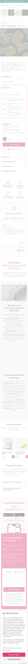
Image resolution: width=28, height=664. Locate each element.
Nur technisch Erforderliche (14, 659)
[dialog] (14, 332)
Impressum (19, 648)
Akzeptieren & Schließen (14, 654)
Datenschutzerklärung (9, 648)
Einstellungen (7, 650)
